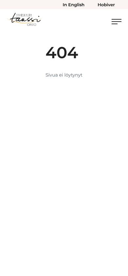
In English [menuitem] (73, 5)
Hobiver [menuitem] (106, 5)
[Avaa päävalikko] (116, 21)
